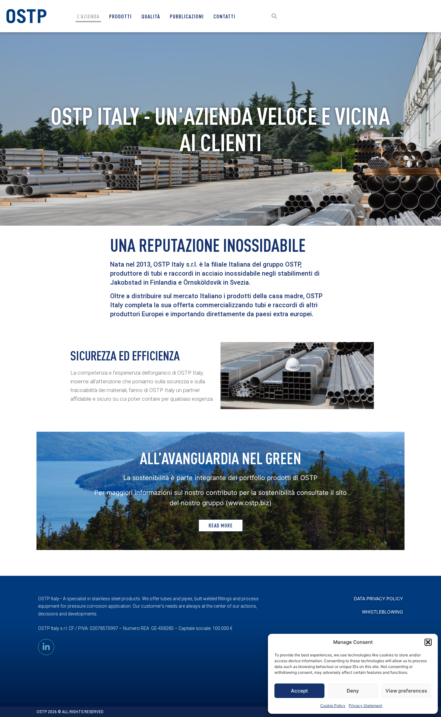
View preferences (406, 691)
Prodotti (120, 16)
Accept (299, 691)
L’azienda (88, 16)
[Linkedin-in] (46, 647)
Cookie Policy (332, 705)
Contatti (224, 16)
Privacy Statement (365, 705)
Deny (353, 691)
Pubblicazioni (187, 16)
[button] (428, 642)
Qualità (150, 16)
